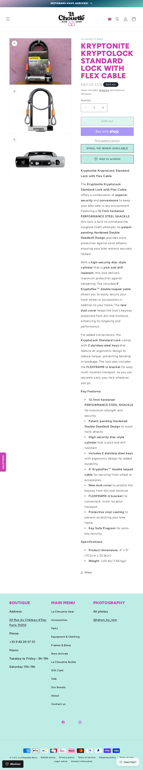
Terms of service (86, 757)
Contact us (58, 704)
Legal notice (60, 761)
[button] (8, 19)
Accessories (59, 620)
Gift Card (57, 670)
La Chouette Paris (27, 757)
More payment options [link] (107, 140)
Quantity (86, 100)
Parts (54, 628)
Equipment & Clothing (65, 636)
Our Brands (58, 687)
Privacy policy (66, 757)
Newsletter (3, 462)
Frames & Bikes (61, 645)
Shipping (104, 90)
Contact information (81, 761)
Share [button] (88, 572)
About (55, 695)
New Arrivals (59, 653)
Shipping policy (107, 757)
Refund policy (48, 757)
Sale (54, 678)
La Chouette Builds (63, 662)
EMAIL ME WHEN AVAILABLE (107, 148)
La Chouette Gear (62, 611)
